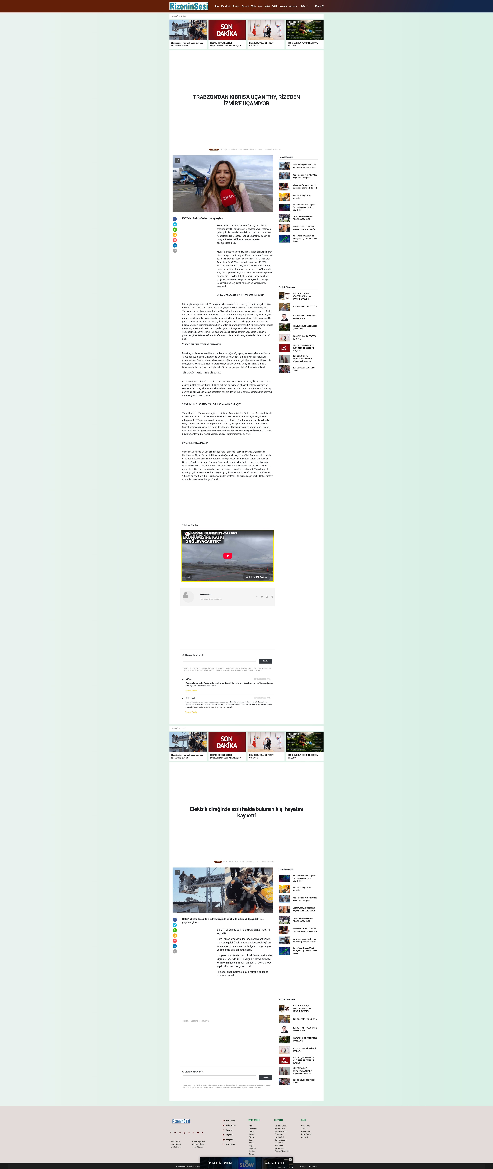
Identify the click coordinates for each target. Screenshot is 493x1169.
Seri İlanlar (279, 1146)
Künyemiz (230, 1140)
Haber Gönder (197, 1147)
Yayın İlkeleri (176, 1144)
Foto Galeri (230, 1121)
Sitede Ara (305, 1126)
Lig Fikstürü (279, 1137)
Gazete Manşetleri (282, 1151)
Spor (260, 6)
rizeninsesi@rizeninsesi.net (211, 599)
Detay (303, 1166)
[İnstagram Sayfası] (181, 1133)
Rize (217, 6)
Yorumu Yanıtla (191, 691)
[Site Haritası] (199, 1133)
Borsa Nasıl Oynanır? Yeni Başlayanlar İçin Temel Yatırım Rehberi (305, 238)
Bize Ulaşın (230, 1144)
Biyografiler (305, 1131)
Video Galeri (231, 1125)
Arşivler (229, 1135)
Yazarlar (229, 1130)
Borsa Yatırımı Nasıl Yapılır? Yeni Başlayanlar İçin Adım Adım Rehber (304, 207)
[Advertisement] (158, 52)
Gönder (265, 661)
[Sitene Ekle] (203, 1133)
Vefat (267, 6)
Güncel (251, 1154)
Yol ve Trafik (280, 1129)
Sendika (293, 6)
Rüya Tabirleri (306, 1134)
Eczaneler (279, 1134)
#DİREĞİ (205, 1021)
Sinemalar (279, 1143)
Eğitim (253, 6)
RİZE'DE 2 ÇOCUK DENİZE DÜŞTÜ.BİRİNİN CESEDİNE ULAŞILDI (303, 348)
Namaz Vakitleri (281, 1131)
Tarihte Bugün (280, 1140)
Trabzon (184, 16)
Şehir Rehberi (280, 1148)
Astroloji (304, 1137)
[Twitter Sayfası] (176, 1133)
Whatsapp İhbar (198, 1144)
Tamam (314, 1166)
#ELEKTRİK (195, 1021)
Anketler (304, 1129)
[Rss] (194, 1133)
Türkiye (236, 6)
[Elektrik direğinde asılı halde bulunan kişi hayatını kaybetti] (223, 890)
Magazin (283, 6)
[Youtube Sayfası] (185, 1133)
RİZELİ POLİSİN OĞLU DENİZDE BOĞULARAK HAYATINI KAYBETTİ (302, 296)
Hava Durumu (280, 1126)
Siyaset (245, 6)
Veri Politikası (176, 1147)
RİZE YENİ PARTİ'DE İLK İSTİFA (305, 307)
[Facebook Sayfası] (171, 1133)
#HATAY (185, 1021)
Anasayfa (175, 16)
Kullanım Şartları (198, 1141)
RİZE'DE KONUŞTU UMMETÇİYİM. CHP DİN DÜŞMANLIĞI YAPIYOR (302, 358)
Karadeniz (226, 6)
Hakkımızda (175, 1141)
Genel (183, 728)
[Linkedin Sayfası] (190, 1133)
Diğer (304, 6)
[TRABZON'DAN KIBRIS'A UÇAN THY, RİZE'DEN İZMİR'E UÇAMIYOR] (223, 183)
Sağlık (274, 6)
